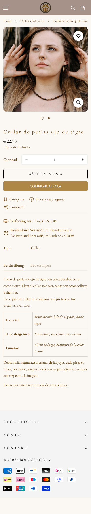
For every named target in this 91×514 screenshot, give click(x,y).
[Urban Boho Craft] (45, 7)
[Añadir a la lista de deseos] (78, 36)
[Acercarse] (78, 103)
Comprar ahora (45, 186)
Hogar (8, 21)
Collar (35, 247)
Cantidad (10, 159)
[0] (83, 8)
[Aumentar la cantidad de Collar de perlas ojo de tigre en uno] (82, 159)
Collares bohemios (32, 21)
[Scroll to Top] (83, 490)
